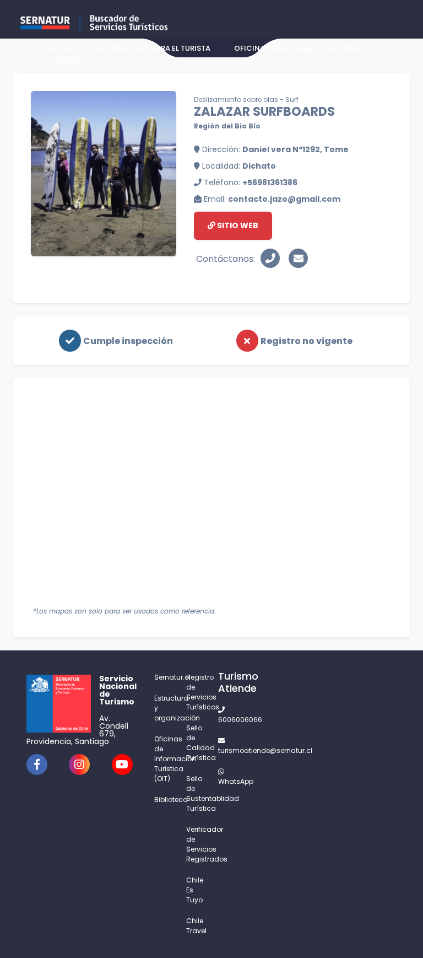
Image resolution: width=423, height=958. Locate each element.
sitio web (236, 225)
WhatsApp (227, 781)
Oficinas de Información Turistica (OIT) (163, 758)
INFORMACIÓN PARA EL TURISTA (153, 48)
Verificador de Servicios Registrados (195, 844)
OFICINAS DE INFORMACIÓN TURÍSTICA (304, 48)
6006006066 (227, 719)
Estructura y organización (163, 708)
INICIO (60, 48)
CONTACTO (70, 59)
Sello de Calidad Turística (195, 742)
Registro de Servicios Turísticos (195, 692)
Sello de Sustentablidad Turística (195, 793)
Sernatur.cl (163, 677)
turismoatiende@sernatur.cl (227, 750)
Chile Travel (195, 925)
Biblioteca (163, 799)
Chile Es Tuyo (194, 890)
